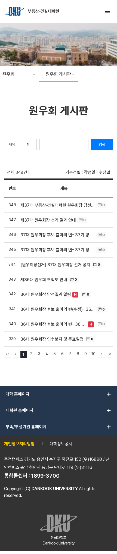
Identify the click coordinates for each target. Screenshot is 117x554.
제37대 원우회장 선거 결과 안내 (48, 220)
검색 (102, 144)
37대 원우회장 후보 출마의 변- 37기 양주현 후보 (57, 234)
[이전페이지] (16, 354)
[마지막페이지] (110, 354)
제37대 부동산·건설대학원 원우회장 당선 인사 (57, 205)
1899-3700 (45, 475)
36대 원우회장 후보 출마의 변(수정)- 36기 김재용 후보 (57, 309)
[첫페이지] (7, 354)
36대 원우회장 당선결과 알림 (45, 294)
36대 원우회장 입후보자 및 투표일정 (52, 339)
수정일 (104, 172)
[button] (16, 74)
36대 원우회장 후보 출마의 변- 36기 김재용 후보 (53, 324)
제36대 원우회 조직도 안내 (43, 279)
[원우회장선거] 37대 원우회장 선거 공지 (55, 264)
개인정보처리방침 (19, 443)
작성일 (89, 172)
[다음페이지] (101, 354)
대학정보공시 (61, 443)
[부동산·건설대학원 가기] (15, 11)
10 (93, 353)
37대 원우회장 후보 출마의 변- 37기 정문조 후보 (57, 249)
